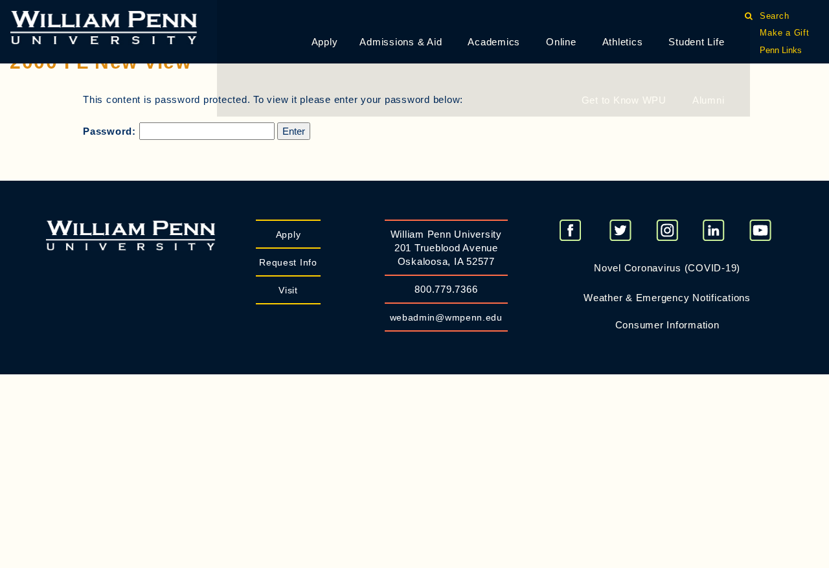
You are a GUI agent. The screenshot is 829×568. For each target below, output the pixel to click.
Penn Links (781, 50)
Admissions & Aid (400, 41)
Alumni (708, 100)
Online (561, 41)
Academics (494, 41)
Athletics (622, 41)
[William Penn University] (104, 26)
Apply (325, 41)
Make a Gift (784, 33)
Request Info (288, 262)
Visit (288, 290)
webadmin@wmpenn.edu (446, 317)
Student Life (696, 41)
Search (774, 16)
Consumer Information (667, 324)
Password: (111, 131)
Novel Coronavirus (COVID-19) (667, 267)
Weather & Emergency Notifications (667, 297)
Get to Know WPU (624, 100)
